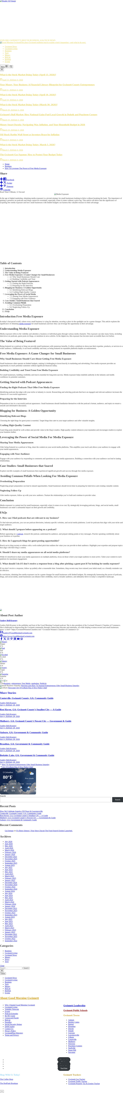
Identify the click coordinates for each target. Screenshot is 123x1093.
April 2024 (9, 900)
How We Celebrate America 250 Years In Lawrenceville (21, 811)
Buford (71, 1024)
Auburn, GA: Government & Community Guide (24, 732)
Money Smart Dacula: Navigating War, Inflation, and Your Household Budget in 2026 (42, 124)
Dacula (71, 1029)
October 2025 (10, 861)
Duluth (71, 1031)
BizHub (8, 59)
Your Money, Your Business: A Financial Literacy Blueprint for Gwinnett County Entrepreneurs (47, 84)
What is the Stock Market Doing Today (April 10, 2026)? (28, 94)
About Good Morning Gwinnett (19, 998)
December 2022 (11, 934)
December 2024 (11, 883)
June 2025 (9, 870)
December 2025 (11, 857)
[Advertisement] (61, 20)
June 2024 (9, 895)
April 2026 (9, 848)
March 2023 (9, 928)
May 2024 (9, 898)
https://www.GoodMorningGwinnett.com (18, 636)
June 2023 (9, 921)
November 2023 (11, 911)
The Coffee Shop (6, 1079)
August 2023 (10, 917)
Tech (7, 53)
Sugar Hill (72, 1050)
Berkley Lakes (73, 1022)
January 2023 (10, 932)
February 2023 (10, 930)
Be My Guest (10, 1016)
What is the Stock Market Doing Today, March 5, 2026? (27, 144)
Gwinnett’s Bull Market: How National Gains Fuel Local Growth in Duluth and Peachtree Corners (48, 114)
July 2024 (8, 893)
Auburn (71, 1020)
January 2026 (10, 855)
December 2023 (11, 908)
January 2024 (10, 906)
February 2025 (10, 878)
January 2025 (10, 880)
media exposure (25, 324)
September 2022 (11, 941)
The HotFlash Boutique (9, 1083)
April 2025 (9, 874)
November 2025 (11, 859)
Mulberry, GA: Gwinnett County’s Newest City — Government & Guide (35, 721)
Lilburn (71, 1037)
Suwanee (71, 1052)
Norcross (71, 1044)
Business (8, 51)
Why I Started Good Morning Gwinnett (20, 1005)
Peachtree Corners (75, 1046)
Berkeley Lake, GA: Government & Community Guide (27, 755)
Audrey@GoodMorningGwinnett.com (17, 633)
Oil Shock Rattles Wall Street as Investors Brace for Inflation (29, 134)
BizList (7, 57)
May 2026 (9, 846)
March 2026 (9, 850)
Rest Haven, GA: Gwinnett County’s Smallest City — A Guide (30, 709)
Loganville (72, 1039)
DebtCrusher (10, 1027)
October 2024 (10, 887)
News (7, 959)
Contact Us (9, 1029)
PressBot (8, 1022)
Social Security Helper (13, 1024)
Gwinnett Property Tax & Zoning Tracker (84, 1084)
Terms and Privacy (12, 1035)
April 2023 (9, 926)
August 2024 (10, 891)
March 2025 (9, 876)
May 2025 (9, 872)
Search (3, 796)
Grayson (71, 1033)
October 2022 (10, 939)
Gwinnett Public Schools (75, 1010)
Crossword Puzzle (12, 1018)
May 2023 (9, 924)
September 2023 (11, 915)
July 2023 (8, 919)
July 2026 (8, 842)
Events (7, 62)
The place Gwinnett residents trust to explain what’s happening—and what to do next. (53, 42)
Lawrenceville (73, 1035)
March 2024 (9, 902)
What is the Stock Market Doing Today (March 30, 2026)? (29, 104)
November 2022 (11, 936)
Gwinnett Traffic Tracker (77, 1081)
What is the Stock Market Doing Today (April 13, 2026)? (28, 74)
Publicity (43, 683)
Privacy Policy (10, 1031)
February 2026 (10, 852)
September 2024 (11, 889)
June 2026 (9, 844)
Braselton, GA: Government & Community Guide (24, 744)
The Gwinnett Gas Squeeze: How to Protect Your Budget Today (31, 154)
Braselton (71, 1026)
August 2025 (10, 865)
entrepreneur (16, 683)
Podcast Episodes (11, 1014)
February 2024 (10, 904)
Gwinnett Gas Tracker (76, 1079)
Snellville (71, 1048)
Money (7, 55)
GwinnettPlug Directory (14, 1033)
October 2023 (10, 913)
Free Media (26, 683)
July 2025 (8, 867)
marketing (35, 683)
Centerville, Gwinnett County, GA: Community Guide (26, 698)
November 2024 (11, 885)
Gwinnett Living (11, 49)
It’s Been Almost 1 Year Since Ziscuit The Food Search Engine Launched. (44, 831)
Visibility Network (12, 1009)
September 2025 (11, 863)
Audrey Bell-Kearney (8, 621)
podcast (20, 534)
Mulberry (71, 1042)
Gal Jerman (9, 831)
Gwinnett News (11, 47)
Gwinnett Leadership (74, 1005)
